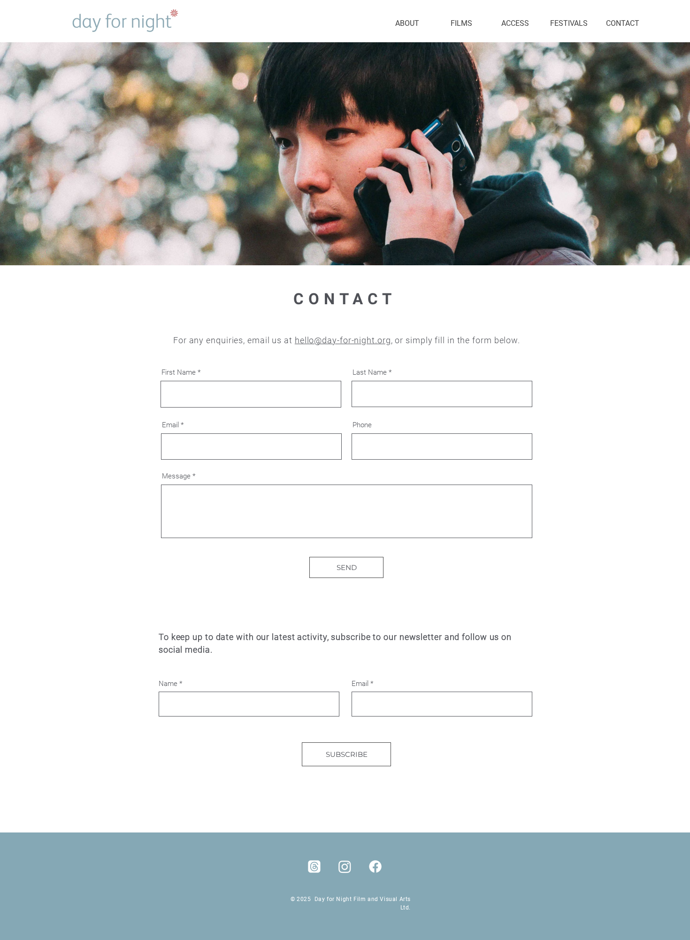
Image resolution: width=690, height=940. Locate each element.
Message (176, 476)
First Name (178, 372)
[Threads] (314, 866)
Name (168, 683)
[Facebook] (375, 866)
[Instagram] (345, 866)
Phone (362, 425)
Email (170, 425)
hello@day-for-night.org (343, 340)
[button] (461, 23)
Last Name (370, 372)
